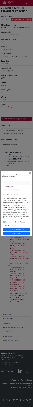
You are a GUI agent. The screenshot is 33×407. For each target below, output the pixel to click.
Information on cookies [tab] (12, 190)
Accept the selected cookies (16, 229)
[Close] (30, 173)
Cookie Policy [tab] (9, 186)
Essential (8, 222)
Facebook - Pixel (10, 225)
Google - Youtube (20, 222)
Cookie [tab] (7, 183)
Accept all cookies (16, 233)
